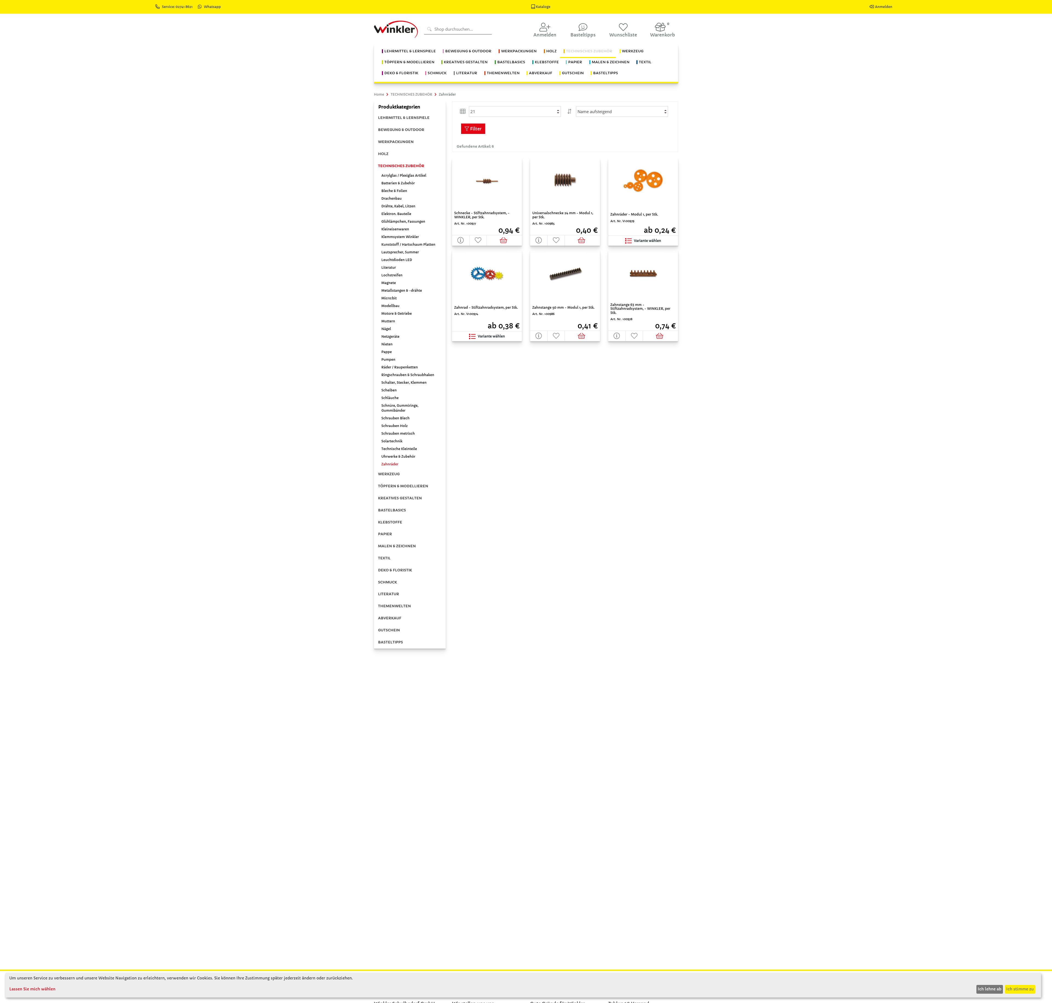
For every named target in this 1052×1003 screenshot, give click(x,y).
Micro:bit (389, 298)
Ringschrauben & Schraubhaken (407, 375)
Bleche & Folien (394, 191)
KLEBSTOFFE (390, 522)
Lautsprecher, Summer (400, 252)
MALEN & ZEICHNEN (397, 546)
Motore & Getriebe (396, 313)
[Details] (461, 240)
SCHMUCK (387, 582)
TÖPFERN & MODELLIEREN (403, 486)
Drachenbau (391, 198)
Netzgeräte (390, 336)
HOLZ (383, 153)
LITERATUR (388, 594)
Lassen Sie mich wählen (32, 989)
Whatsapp (212, 7)
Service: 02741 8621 (177, 7)
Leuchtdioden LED (396, 260)
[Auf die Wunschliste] (478, 240)
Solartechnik (391, 441)
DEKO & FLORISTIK (395, 570)
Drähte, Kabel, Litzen (398, 206)
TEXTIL (384, 558)
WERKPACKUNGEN (396, 141)
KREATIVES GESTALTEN (400, 498)
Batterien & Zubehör (398, 183)
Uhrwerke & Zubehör (398, 456)
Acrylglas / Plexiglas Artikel (403, 175)
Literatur (388, 267)
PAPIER (385, 534)
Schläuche (390, 398)
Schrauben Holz (394, 426)
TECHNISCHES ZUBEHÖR (401, 166)
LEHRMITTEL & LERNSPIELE (404, 117)
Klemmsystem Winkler (400, 237)
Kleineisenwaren (395, 229)
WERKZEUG (389, 474)
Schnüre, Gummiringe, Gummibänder (399, 407)
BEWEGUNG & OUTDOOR (401, 129)
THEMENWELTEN (394, 606)
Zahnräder (389, 464)
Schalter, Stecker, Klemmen (404, 382)
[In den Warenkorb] (504, 240)
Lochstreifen (391, 275)
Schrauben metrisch (398, 433)
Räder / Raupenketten (399, 367)
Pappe (386, 352)
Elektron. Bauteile (396, 214)
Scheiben (389, 390)
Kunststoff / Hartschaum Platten (408, 244)
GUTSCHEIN (389, 630)
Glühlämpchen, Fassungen (403, 221)
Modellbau (390, 306)
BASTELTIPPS (390, 642)
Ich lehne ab (989, 989)
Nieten (387, 344)
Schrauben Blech (395, 418)
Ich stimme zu (1020, 989)
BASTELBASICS (392, 510)
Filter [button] (475, 128)
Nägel (386, 329)
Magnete (388, 283)
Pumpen (388, 359)
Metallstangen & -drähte (401, 290)
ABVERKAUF (389, 618)
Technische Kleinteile (399, 449)
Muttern (388, 321)
